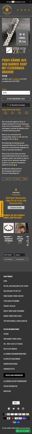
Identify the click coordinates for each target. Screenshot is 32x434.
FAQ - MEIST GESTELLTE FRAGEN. (13, 344)
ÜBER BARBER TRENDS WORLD (12, 339)
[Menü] (29, 10)
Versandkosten (15, 79)
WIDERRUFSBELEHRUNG (10, 364)
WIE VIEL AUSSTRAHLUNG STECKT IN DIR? (16, 286)
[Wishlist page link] (14, 10)
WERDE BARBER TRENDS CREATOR (13, 296)
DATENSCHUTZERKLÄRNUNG (12, 359)
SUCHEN (6, 334)
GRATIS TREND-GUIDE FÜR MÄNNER (14, 311)
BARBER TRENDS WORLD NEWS (13, 316)
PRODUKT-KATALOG (9, 306)
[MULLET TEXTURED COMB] (20, 228)
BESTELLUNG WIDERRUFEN (14, 375)
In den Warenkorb (9, 259)
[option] (9, 50)
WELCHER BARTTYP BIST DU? (12, 291)
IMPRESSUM (7, 391)
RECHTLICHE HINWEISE (10, 349)
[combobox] (8, 255)
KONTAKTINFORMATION (10, 386)
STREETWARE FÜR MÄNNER (11, 301)
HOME (5, 281)
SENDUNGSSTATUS (9, 369)
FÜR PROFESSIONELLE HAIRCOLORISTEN (15, 321)
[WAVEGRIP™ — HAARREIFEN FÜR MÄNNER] (8, 228)
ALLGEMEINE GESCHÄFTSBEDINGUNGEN (15, 381)
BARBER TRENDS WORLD (13, 428)
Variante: (4, 89)
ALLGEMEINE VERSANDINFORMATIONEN (15, 354)
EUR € (15, 403)
